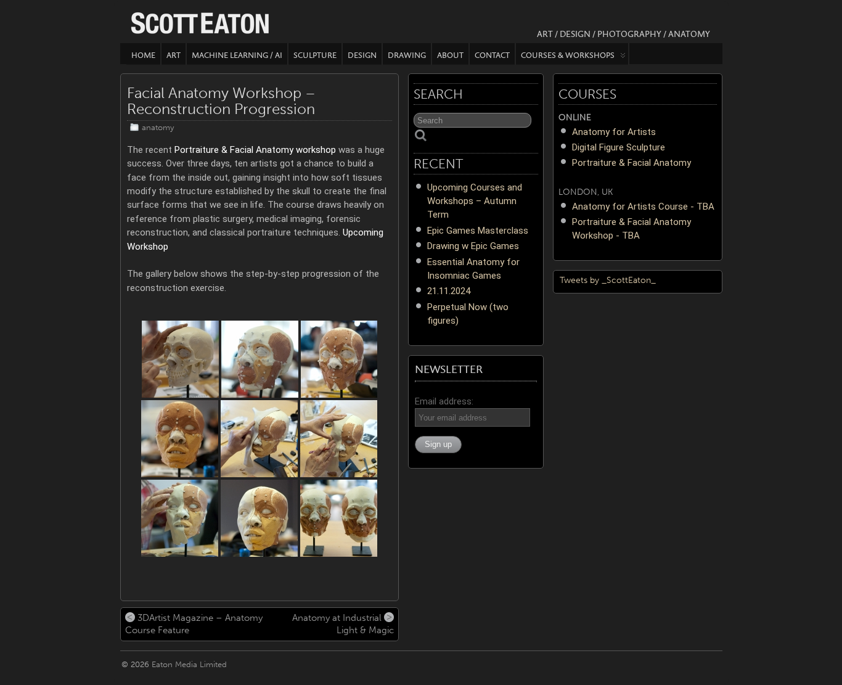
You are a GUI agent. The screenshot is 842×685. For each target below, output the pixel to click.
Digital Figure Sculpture (618, 147)
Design (362, 54)
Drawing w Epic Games (473, 246)
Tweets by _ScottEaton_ (608, 280)
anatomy (158, 127)
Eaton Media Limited (189, 664)
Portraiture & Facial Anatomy (631, 162)
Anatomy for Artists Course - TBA (643, 206)
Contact (492, 54)
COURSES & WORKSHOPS (568, 54)
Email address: (444, 401)
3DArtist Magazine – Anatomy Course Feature (194, 623)
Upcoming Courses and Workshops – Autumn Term (474, 201)
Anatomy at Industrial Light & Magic (343, 623)
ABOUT (450, 54)
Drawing (407, 54)
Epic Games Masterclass (477, 230)
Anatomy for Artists (614, 131)
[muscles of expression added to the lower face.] (339, 359)
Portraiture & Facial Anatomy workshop (255, 149)
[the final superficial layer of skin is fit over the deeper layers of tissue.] (259, 438)
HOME (143, 54)
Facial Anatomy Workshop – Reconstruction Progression (221, 101)
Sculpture (315, 54)
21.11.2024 (448, 291)
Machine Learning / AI (237, 54)
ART (173, 54)
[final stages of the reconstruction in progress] (338, 438)
